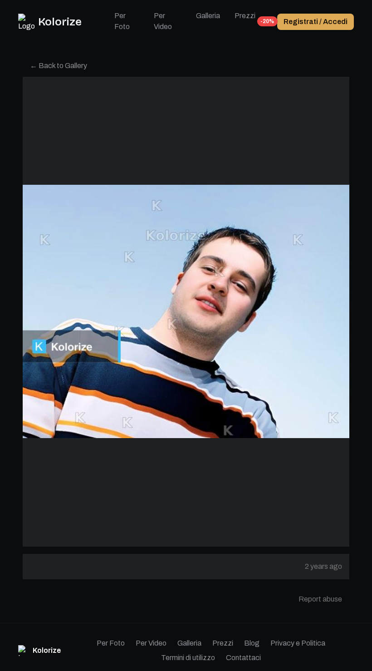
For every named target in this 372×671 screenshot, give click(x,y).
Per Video (163, 21)
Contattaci (243, 657)
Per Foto (122, 21)
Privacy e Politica (297, 643)
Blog (251, 643)
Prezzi (245, 18)
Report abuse (320, 599)
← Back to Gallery (58, 65)
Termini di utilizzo (188, 657)
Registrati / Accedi (316, 21)
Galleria (208, 16)
